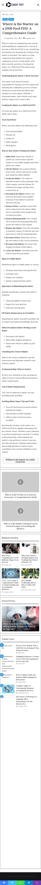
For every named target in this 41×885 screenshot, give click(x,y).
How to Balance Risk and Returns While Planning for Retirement (26, 677)
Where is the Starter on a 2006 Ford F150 (21, 461)
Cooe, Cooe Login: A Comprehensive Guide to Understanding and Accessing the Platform (10, 585)
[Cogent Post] (15, 5)
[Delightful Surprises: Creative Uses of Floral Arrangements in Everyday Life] (8, 663)
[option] (20, 618)
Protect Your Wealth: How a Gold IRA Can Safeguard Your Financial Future (27, 648)
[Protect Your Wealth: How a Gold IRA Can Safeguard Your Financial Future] (8, 648)
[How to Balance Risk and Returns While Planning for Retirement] (8, 678)
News (11, 19)
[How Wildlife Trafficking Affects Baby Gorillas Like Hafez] (30, 573)
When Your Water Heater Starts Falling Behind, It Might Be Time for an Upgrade (19, 626)
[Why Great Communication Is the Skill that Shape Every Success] (11, 548)
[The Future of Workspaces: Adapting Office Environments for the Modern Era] (8, 781)
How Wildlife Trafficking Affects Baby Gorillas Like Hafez (28, 584)
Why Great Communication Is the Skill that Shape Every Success (10, 559)
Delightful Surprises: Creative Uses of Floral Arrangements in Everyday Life (27, 658)
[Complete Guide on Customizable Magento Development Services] (8, 689)
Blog (11, 14)
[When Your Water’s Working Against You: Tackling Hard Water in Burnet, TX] (30, 548)
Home (6, 14)
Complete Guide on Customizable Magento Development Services (25, 688)
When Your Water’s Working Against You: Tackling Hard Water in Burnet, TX (29, 559)
